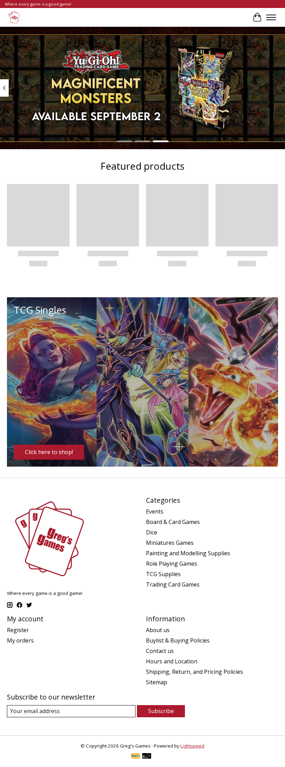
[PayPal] (135, 756)
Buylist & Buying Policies (178, 640)
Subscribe (161, 711)
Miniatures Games (170, 543)
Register (18, 630)
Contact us (160, 651)
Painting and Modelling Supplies (188, 553)
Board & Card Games (173, 522)
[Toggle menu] (271, 17)
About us (158, 630)
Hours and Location (171, 661)
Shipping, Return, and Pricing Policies (194, 672)
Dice (151, 532)
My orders (20, 640)
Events (154, 511)
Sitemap (156, 682)
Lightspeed (192, 746)
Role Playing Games (171, 563)
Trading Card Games (173, 584)
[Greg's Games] (14, 17)
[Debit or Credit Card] (146, 756)
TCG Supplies (163, 574)
